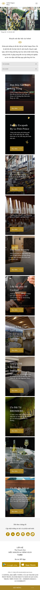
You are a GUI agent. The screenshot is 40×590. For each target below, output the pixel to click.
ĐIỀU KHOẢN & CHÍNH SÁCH (20, 552)
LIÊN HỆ (20, 547)
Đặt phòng (17, 587)
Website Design (29, 579)
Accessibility (20, 581)
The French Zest (20, 550)
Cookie (20, 555)
